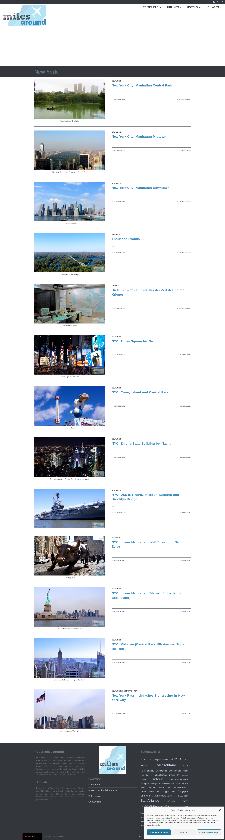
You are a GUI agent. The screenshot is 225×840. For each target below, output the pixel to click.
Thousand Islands (126, 239)
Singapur (183, 791)
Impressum (143, 837)
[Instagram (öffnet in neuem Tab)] (221, 2)
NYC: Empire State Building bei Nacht (141, 443)
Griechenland (174, 771)
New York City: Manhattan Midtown (139, 136)
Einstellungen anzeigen (209, 832)
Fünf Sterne (147, 770)
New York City (164, 787)
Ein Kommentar (119, 150)
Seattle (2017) (154, 792)
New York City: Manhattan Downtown (141, 187)
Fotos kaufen (95, 796)
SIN (173, 792)
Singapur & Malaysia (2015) (156, 795)
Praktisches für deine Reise (102, 790)
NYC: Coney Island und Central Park (140, 392)
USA (135, 691)
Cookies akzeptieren (159, 832)
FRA (185, 765)
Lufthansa (157, 779)
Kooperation (94, 784)
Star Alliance (149, 800)
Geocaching (94, 801)
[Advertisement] (112, 47)
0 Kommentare (119, 99)
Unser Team (94, 779)
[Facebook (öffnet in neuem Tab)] (214, 2)
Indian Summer (146, 775)
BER (186, 760)
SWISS (185, 801)
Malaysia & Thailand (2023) (162, 783)
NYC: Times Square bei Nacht (135, 341)
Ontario (115, 286)
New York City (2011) (180, 787)
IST (178, 775)
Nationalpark (182, 783)
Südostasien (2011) (154, 806)
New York (116, 81)
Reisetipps (127, 691)
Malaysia (144, 783)
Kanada (143, 779)
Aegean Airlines (161, 760)
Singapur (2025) (183, 796)
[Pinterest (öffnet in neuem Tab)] (218, 2)
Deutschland (166, 765)
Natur (143, 787)
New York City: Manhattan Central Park (142, 85)
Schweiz (143, 792)
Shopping (165, 792)
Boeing (144, 765)
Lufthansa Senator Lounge (178, 779)
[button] (219, 810)
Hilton (185, 771)
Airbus (176, 759)
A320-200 (146, 759)
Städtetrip (171, 801)
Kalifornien (185, 775)
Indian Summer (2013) (164, 775)
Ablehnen (184, 832)
